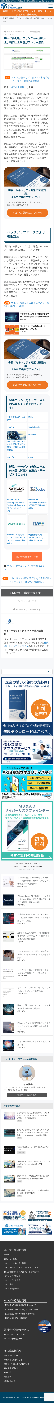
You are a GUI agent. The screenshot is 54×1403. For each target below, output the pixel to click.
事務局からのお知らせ (13, 1360)
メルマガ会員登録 (11, 1289)
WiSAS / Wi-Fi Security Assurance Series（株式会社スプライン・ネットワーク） (16, 505)
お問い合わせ (9, 1381)
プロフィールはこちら (27, 1095)
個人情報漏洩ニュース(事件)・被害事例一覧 (21, 1272)
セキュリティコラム (12, 1276)
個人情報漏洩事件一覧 (27, 557)
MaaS (30, 417)
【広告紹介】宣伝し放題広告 (16, 1318)
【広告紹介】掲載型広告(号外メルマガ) (20, 1305)
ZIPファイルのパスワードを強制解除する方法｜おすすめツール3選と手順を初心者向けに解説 (33, 936)
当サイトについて (11, 1355)
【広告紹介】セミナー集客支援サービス (20, 1314)
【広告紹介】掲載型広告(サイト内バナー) (21, 1309)
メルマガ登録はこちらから (28, 212)
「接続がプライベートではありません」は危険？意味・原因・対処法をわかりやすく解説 (33, 917)
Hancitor (32, 435)
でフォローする (29, 601)
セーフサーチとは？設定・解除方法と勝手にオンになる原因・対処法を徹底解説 (33, 954)
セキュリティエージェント (15, 1334)
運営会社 (7, 1377)
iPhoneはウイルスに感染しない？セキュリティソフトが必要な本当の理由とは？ (34, 1026)
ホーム (7, 1255)
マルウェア (11, 427)
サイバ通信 (8, 1284)
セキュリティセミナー (13, 1280)
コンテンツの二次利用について (16, 1364)
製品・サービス (10, 1259)
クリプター (11, 457)
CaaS (30, 457)
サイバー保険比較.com (13, 1339)
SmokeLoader (34, 427)
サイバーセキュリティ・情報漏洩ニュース (21, 1267)
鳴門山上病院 (17, 87)
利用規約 (7, 1372)
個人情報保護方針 (11, 1368)
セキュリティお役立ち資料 (15, 1263)
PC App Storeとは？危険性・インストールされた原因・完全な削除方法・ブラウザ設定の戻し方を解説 (34, 899)
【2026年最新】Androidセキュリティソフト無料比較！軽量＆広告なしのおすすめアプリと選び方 (33, 880)
